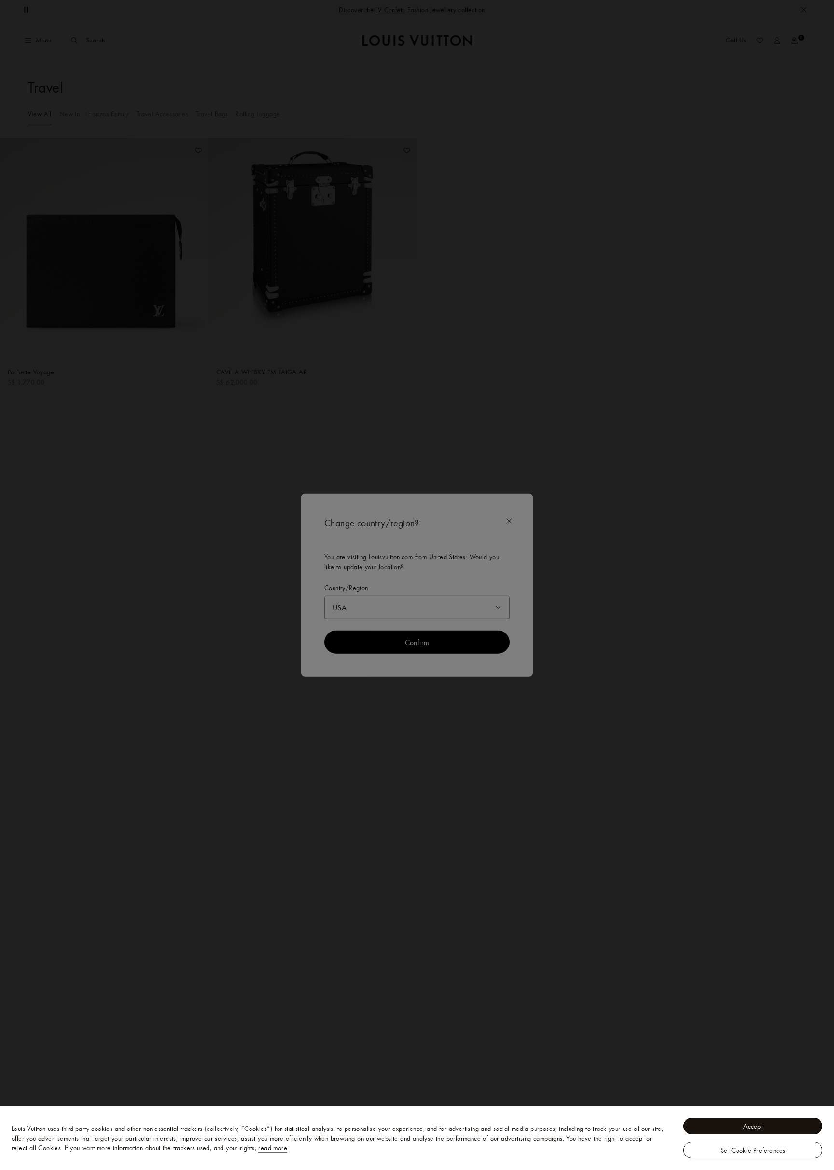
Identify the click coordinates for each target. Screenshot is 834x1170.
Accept (753, 1126)
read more (272, 1147)
